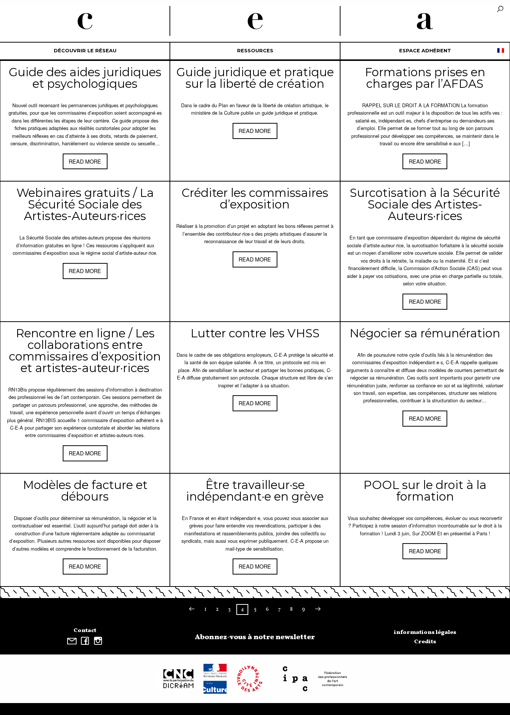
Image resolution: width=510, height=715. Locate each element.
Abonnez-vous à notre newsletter (255, 637)
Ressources (255, 50)
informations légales (425, 632)
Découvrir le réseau (85, 50)
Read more (85, 161)
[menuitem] (85, 51)
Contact (85, 630)
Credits (425, 642)
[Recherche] (500, 9)
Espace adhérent (425, 50)
